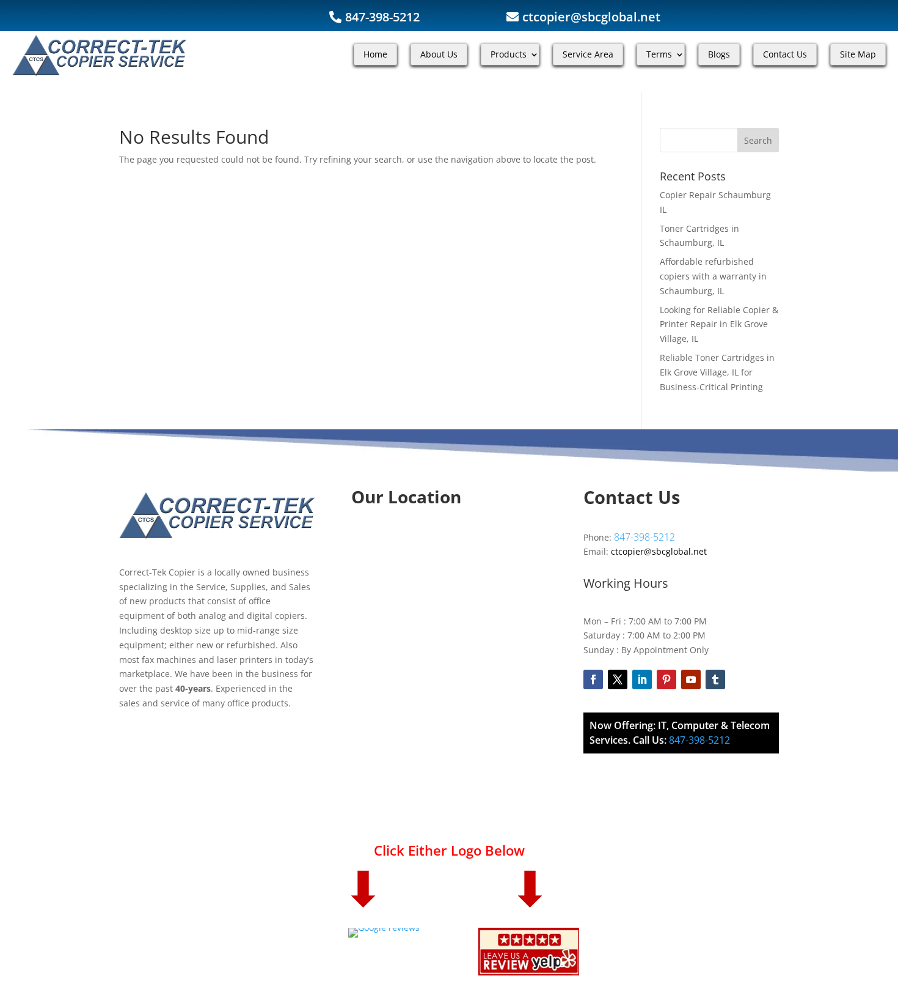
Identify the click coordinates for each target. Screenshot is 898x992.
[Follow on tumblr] (715, 679)
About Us (439, 54)
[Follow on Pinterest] (666, 679)
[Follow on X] (617, 679)
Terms (659, 54)
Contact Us (785, 54)
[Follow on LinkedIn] (642, 679)
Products (509, 54)
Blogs (719, 54)
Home (375, 54)
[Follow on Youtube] (691, 679)
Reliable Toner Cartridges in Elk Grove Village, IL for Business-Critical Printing (717, 372)
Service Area (588, 54)
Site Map (858, 54)
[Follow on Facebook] (593, 679)
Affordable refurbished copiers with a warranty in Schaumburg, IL (713, 276)
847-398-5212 (382, 17)
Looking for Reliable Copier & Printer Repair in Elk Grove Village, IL (719, 324)
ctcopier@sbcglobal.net (591, 17)
